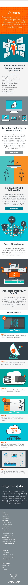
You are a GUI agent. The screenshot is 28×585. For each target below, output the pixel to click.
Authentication (6, 529)
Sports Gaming (7, 522)
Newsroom (6, 516)
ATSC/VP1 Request (8, 554)
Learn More (14, 152)
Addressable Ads (7, 524)
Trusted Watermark (8, 535)
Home (3, 512)
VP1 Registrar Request (9, 557)
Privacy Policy (6, 565)
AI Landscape (6, 531)
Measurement (6, 527)
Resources (6, 518)
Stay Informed (6, 559)
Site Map (5, 569)
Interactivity (5, 520)
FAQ (3, 567)
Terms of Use (6, 563)
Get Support (6, 552)
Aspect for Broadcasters (9, 539)
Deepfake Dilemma (8, 533)
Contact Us (5, 550)
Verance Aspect (6, 537)
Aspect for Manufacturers (10, 541)
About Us (5, 514)
